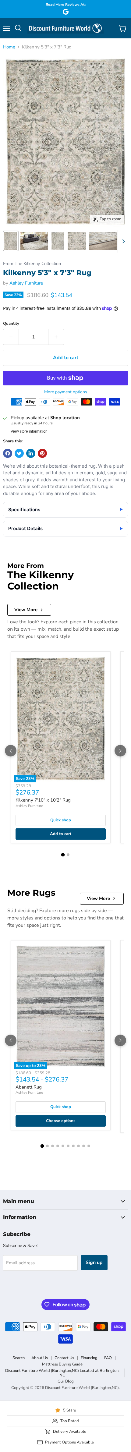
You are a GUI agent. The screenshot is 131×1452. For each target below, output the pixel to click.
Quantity (11, 323)
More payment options (65, 392)
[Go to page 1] (63, 855)
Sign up (94, 1262)
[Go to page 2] (68, 854)
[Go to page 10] (88, 1146)
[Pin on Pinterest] (42, 453)
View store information (29, 431)
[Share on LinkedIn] (30, 453)
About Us (39, 1358)
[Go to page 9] (83, 1146)
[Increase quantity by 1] (56, 337)
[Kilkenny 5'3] (10, 241)
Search (18, 1358)
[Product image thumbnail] (34, 241)
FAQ (108, 1358)
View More (25, 610)
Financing (89, 1358)
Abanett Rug (29, 1087)
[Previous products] (10, 750)
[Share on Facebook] (7, 453)
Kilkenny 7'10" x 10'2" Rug (43, 800)
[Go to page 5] (63, 1146)
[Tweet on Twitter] (19, 453)
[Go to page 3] (52, 1146)
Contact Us (64, 1358)
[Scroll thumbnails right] (122, 241)
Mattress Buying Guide (62, 1364)
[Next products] (120, 750)
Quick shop (60, 820)
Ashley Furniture (26, 283)
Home (9, 47)
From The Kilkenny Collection (32, 263)
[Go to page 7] (73, 1146)
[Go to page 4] (57, 1146)
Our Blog (66, 1381)
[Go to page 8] (78, 1146)
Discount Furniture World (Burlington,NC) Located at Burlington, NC (62, 1373)
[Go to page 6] (68, 1146)
